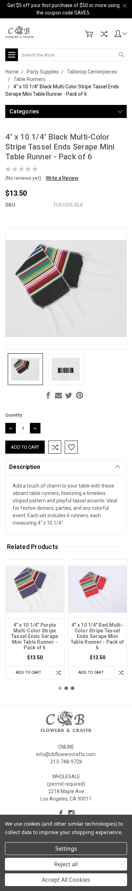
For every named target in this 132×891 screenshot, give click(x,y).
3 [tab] (72, 688)
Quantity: (14, 415)
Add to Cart (28, 672)
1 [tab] (60, 688)
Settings (66, 848)
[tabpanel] (35, 619)
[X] (68, 395)
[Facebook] (48, 395)
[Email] (58, 395)
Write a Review (62, 178)
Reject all (66, 864)
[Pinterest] (79, 395)
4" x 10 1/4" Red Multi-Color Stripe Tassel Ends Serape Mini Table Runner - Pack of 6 (97, 636)
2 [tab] (66, 688)
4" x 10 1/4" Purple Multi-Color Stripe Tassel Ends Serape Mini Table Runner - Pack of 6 (34, 636)
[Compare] (104, 34)
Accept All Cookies (66, 880)
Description (24, 467)
